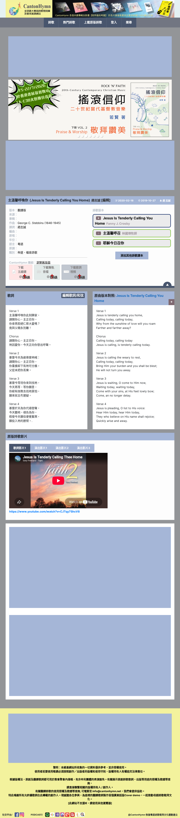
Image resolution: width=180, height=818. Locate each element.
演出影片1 (40, 448)
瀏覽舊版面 (43, 262)
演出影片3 (83, 448)
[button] (14, 110)
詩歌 (51, 22)
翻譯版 (22, 210)
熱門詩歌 (69, 22)
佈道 (20, 252)
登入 (114, 22)
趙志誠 (95, 200)
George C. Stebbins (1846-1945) (39, 223)
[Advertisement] (90, 56)
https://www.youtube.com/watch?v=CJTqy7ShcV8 (44, 511)
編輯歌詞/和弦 (73, 295)
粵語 (20, 244)
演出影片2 (62, 448)
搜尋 (129, 22)
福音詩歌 (31, 252)
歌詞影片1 (19, 448)
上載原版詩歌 (93, 22)
